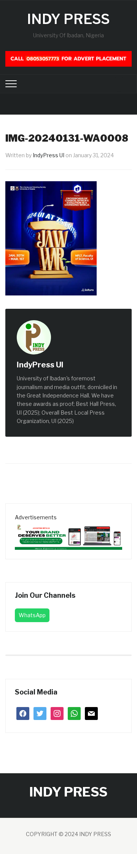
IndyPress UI (48, 155)
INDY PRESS (68, 19)
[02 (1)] (68, 535)
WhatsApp (32, 615)
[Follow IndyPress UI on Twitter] (80, 365)
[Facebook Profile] (71, 365)
